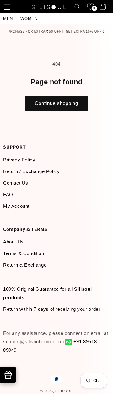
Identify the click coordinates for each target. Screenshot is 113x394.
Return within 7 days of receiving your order (51, 309)
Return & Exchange (24, 265)
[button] (8, 7)
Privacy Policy (19, 159)
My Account (16, 206)
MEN (8, 18)
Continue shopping (56, 103)
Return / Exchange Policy (31, 171)
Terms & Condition (23, 253)
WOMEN (28, 18)
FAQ (8, 194)
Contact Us (15, 183)
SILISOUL (64, 391)
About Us (13, 241)
